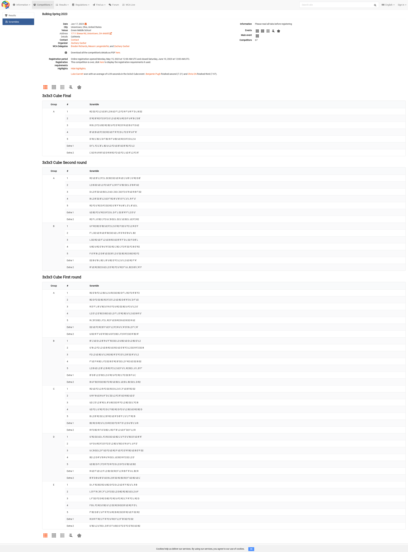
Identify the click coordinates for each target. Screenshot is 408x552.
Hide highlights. (78, 68)
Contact (75, 40)
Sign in (401, 5)
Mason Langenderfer (98, 46)
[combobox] (339, 5)
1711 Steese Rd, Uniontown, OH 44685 (90, 33)
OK (251, 549)
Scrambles (13, 22)
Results (12, 15)
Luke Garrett (77, 74)
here (118, 52)
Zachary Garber (78, 43)
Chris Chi (192, 74)
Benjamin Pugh (153, 74)
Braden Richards (79, 46)
